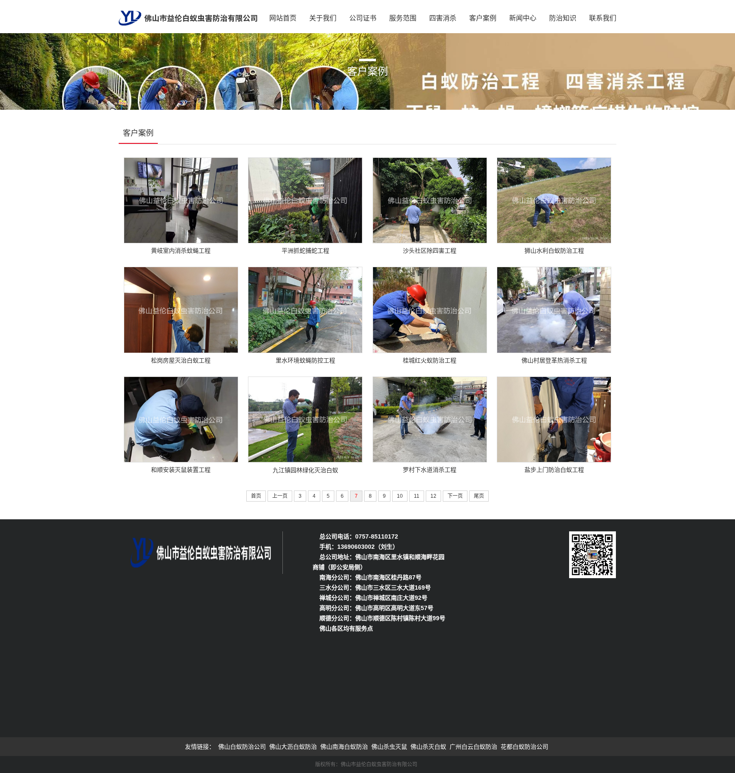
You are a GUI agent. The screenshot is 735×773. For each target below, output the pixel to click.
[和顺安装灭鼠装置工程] (181, 418)
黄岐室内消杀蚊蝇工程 (181, 250)
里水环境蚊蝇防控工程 (305, 360)
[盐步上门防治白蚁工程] (554, 418)
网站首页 (282, 18)
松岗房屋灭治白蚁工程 (181, 360)
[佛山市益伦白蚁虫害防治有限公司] (188, 15)
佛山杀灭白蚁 (428, 746)
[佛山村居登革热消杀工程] (554, 309)
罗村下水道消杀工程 (429, 469)
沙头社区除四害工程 (429, 250)
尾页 (479, 496)
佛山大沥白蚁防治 (293, 746)
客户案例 (482, 18)
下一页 (455, 496)
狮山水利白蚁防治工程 (554, 250)
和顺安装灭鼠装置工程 (181, 469)
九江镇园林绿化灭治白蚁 (305, 469)
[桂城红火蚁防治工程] (430, 309)
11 (416, 496)
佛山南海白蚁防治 (344, 746)
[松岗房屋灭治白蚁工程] (181, 309)
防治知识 (562, 18)
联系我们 (602, 18)
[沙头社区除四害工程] (430, 200)
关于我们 (322, 18)
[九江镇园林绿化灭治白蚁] (305, 418)
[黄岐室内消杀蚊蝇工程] (181, 200)
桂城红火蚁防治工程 (429, 360)
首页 (256, 496)
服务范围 (402, 18)
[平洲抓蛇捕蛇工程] (305, 200)
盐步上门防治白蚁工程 (554, 469)
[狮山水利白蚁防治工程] (554, 200)
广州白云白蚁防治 (473, 746)
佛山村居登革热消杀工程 (554, 360)
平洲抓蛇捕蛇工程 (305, 250)
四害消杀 (442, 18)
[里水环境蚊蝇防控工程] (305, 309)
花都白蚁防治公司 (524, 746)
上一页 (280, 496)
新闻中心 (522, 18)
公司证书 (362, 18)
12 (433, 496)
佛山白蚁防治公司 (242, 746)
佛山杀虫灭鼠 (389, 746)
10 (400, 496)
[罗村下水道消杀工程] (430, 418)
